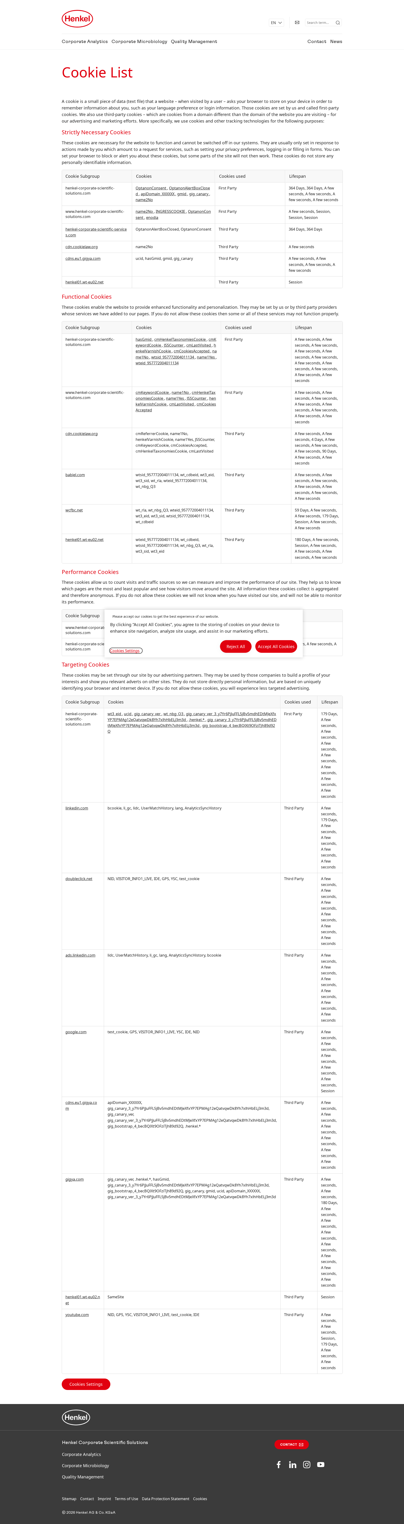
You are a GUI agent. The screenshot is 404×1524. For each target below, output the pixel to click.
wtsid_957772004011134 (173, 357)
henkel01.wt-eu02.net (84, 282)
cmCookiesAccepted (192, 351)
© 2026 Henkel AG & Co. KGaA (88, 1512)
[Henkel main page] (77, 18)
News (336, 42)
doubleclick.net (78, 878)
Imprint (104, 1498)
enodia (152, 217)
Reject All (236, 646)
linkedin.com (76, 808)
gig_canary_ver (148, 713)
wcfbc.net (74, 510)
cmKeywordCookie (153, 392)
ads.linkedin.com (80, 955)
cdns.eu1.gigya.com (83, 258)
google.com (76, 1031)
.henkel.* (197, 719)
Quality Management (194, 42)
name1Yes (206, 357)
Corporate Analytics (85, 42)
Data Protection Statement (165, 1498)
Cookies (200, 1498)
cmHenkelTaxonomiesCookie (180, 339)
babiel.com (75, 474)
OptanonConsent (151, 188)
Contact (316, 42)
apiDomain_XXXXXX (158, 193)
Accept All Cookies (276, 646)
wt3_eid (115, 713)
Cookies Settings (86, 1384)
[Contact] (297, 22)
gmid (182, 193)
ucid (128, 713)
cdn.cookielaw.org (81, 246)
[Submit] (338, 22)
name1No (181, 392)
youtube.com (77, 1314)
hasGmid (144, 339)
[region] (204, 633)
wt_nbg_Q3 (173, 713)
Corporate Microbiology (139, 42)
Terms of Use (126, 1498)
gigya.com (74, 1179)
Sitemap (69, 1498)
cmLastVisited (199, 345)
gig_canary (199, 193)
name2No (144, 199)
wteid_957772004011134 (157, 363)
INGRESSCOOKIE (171, 211)
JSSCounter (174, 345)
